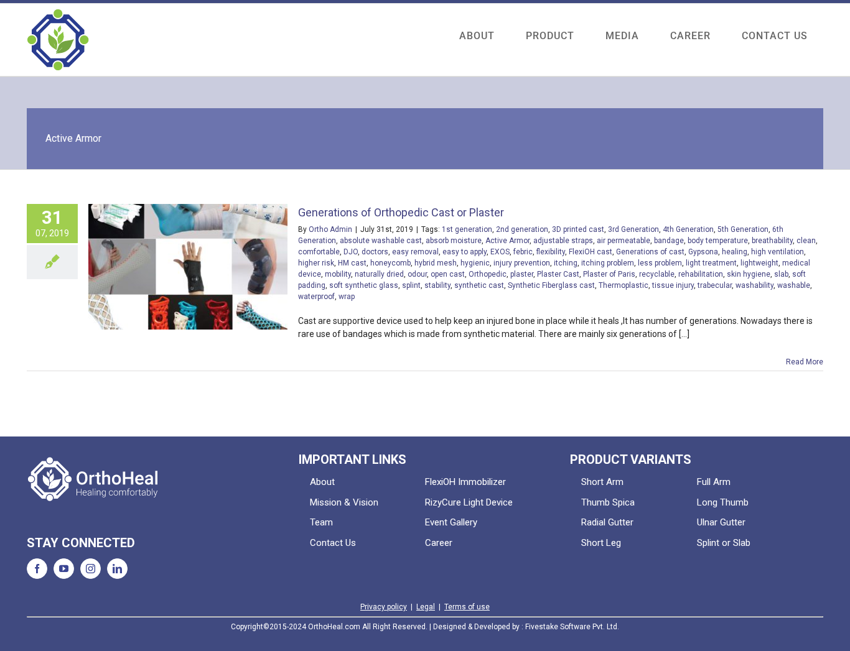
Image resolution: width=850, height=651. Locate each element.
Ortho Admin (330, 229)
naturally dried (379, 274)
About (322, 481)
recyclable (657, 274)
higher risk (316, 263)
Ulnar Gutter (721, 522)
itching (565, 263)
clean (806, 240)
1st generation (467, 229)
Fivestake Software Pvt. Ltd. (572, 626)
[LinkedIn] (117, 568)
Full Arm (714, 481)
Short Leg (601, 542)
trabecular (715, 285)
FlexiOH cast (590, 251)
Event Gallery (451, 522)
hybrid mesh (435, 263)
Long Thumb (723, 502)
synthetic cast (479, 285)
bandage (669, 240)
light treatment (711, 263)
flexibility (550, 251)
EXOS (500, 251)
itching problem (607, 263)
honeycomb (390, 263)
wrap (347, 296)
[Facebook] (37, 568)
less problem (660, 263)
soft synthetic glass (363, 285)
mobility (338, 274)
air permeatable (623, 240)
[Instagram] (90, 568)
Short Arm (602, 481)
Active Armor (507, 240)
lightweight (759, 263)
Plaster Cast (558, 274)
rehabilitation (700, 274)
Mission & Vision (344, 502)
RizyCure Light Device (469, 502)
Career (438, 542)
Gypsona (703, 251)
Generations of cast (650, 251)
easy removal (415, 251)
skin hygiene (748, 274)
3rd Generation (633, 229)
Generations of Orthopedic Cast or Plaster (401, 212)
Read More (804, 362)
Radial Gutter (607, 522)
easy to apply (464, 251)
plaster (521, 274)
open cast (448, 274)
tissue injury (673, 285)
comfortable (319, 251)
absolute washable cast (381, 240)
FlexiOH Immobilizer (465, 481)
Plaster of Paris (609, 274)
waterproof (316, 296)
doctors (375, 251)
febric (523, 251)
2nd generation (522, 229)
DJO (350, 251)
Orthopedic (488, 274)
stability (437, 285)
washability (754, 285)
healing (734, 251)
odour (417, 274)
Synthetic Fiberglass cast (551, 285)
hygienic (475, 263)
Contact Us (333, 542)
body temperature (718, 240)
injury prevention (521, 263)
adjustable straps (563, 240)
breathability (772, 240)
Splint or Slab (723, 542)
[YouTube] (64, 568)
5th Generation (742, 229)
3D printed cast (578, 229)
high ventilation (777, 251)
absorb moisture (454, 240)
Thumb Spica (608, 502)
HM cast (352, 263)
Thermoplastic (623, 285)
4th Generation (688, 229)
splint (411, 285)
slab (781, 274)
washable (793, 285)
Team (321, 522)
